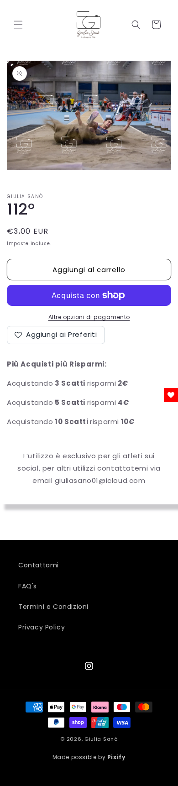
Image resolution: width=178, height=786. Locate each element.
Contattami (38, 565)
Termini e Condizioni (53, 606)
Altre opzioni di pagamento (89, 317)
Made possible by (89, 757)
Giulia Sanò (101, 739)
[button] (18, 25)
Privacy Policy (41, 627)
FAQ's (27, 586)
